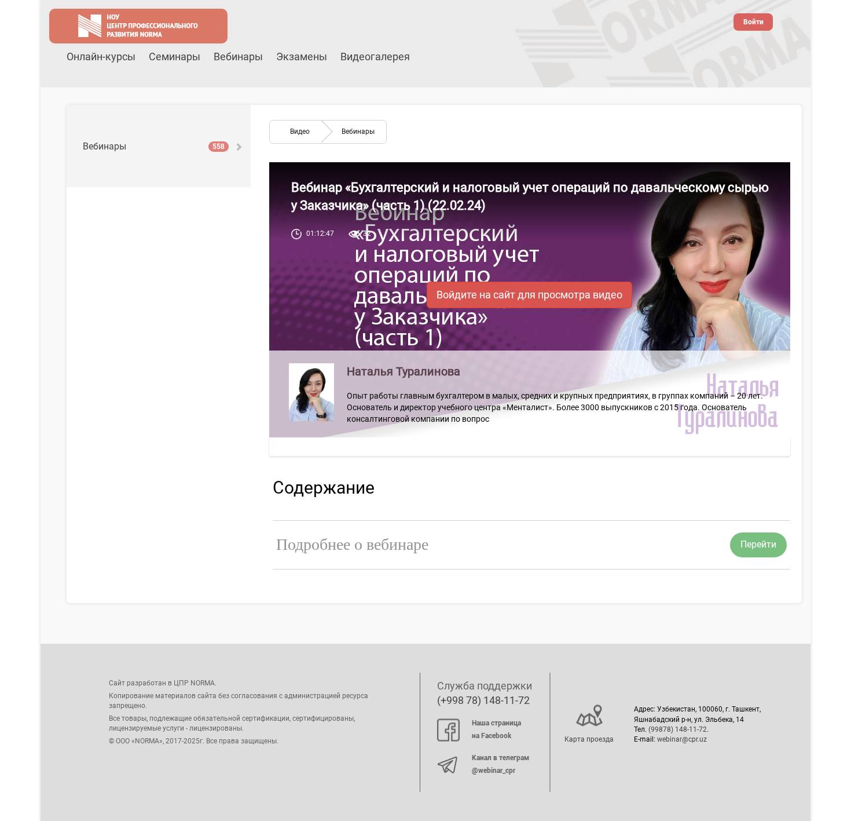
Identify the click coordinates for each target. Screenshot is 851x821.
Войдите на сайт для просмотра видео (529, 295)
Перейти (758, 544)
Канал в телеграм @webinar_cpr (500, 764)
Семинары (174, 56)
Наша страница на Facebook (496, 729)
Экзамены (301, 56)
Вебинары (238, 56)
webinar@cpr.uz (682, 739)
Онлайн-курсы (101, 56)
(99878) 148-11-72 (677, 729)
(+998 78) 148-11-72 (483, 700)
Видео (300, 131)
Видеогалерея (375, 56)
